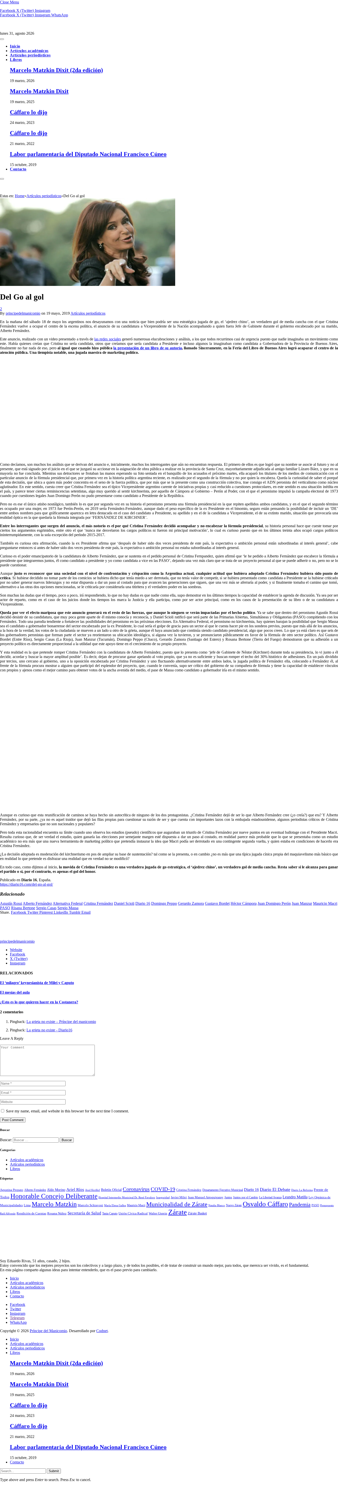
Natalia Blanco (216, 1205)
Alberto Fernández (37, 903)
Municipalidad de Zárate (176, 1204)
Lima (27, 1205)
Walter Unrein (158, 1213)
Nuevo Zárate (234, 1205)
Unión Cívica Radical (133, 1213)
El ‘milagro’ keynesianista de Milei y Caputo (37, 983)
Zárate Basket (197, 1213)
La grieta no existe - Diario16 (49, 1030)
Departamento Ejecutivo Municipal (222, 1190)
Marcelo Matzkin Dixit (39, 91)
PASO (5, 908)
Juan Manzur (302, 903)
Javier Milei (179, 1197)
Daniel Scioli (124, 903)
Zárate (177, 1212)
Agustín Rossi (11, 903)
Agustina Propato (11, 1190)
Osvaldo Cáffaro (265, 1204)
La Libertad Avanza (270, 1197)
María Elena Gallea (115, 1205)
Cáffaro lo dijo (28, 112)
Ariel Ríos (75, 1189)
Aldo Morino (56, 1190)
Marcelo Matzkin (54, 1204)
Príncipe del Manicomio (48, 1331)
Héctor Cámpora (244, 903)
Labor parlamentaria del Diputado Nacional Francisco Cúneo (88, 154)
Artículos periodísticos (30, 55)
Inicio (15, 46)
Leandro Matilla (295, 1197)
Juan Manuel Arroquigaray (205, 1197)
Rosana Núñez (57, 1213)
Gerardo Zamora (191, 903)
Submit (54, 1471)
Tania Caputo (110, 1213)
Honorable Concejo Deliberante (53, 1196)
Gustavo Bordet (217, 903)
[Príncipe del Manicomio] (43, 29)
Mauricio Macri (325, 903)
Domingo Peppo (164, 903)
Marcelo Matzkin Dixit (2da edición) (56, 70)
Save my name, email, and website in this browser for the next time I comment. (67, 1111)
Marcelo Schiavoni (90, 1205)
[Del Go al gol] (87, 369)
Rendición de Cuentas (31, 1213)
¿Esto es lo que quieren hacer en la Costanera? (39, 1002)
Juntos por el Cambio (245, 1197)
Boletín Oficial (111, 1190)
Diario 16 (142, 903)
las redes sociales (107, 339)
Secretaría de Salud (84, 1213)
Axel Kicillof (92, 1189)
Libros (16, 59)
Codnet (102, 1331)
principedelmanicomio (23, 313)
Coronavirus (136, 1189)
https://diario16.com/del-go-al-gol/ (26, 884)
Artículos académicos (29, 51)
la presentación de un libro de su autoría (147, 348)
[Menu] (2, 39)
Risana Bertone (23, 908)
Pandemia (300, 1204)
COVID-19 (163, 1189)
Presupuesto (327, 1205)
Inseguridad (163, 1197)
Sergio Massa (67, 908)
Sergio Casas (46, 908)
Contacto (18, 169)
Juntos (228, 1197)
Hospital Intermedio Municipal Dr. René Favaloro (126, 1197)
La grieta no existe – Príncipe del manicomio (61, 1021)
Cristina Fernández (98, 903)
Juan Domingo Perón (274, 903)
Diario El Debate (275, 1189)
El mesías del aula (15, 992)
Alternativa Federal (68, 903)
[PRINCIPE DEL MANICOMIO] (37, 1252)
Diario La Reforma (302, 1189)
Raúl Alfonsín (8, 1213)
